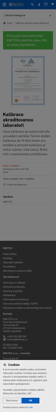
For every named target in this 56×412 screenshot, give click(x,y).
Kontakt (7, 313)
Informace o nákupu (14, 282)
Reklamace (9, 295)
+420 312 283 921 (17, 336)
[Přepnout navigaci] (4, 4)
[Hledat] (32, 4)
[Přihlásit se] (39, 4)
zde (31, 407)
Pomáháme (9, 266)
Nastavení (12, 400)
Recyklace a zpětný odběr (17, 270)
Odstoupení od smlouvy (16, 299)
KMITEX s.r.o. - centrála (16, 353)
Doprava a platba (12, 291)
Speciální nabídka (13, 262)
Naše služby (10, 254)
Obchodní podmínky (14, 286)
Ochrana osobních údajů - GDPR (20, 303)
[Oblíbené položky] (45, 4)
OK (30, 400)
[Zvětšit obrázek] (28, 80)
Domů (9, 23)
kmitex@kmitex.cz (17, 339)
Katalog (7, 258)
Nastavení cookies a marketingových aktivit (27, 307)
